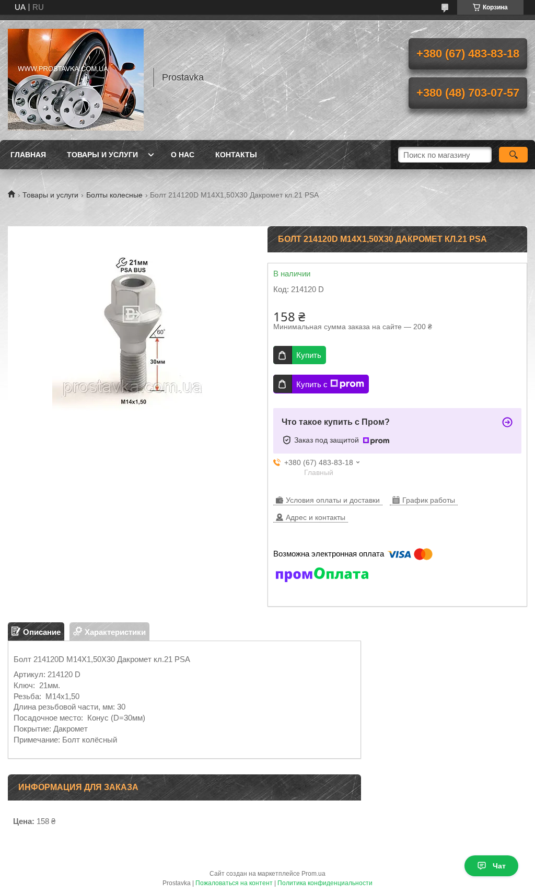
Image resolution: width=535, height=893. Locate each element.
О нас (182, 154)
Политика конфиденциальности (325, 883)
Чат (499, 866)
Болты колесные (114, 195)
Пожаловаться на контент (234, 883)
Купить (308, 355)
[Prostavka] (76, 77)
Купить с (312, 384)
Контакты (236, 154)
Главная (28, 154)
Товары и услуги (102, 154)
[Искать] (513, 155)
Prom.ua (313, 873)
